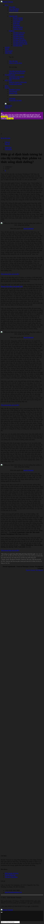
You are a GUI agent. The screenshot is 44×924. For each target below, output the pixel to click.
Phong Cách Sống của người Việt (12, 286)
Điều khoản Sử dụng (11, 873)
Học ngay (4, 116)
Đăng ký (8, 107)
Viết (2, 111)
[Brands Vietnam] (7, 2)
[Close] (1, 113)
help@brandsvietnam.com (13, 892)
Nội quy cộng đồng (11, 877)
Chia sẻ (7, 142)
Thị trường (8, 149)
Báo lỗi (7, 144)
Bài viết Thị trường (5, 138)
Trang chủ (8, 147)
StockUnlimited (28, 228)
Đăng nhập (8, 106)
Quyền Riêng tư (10, 875)
